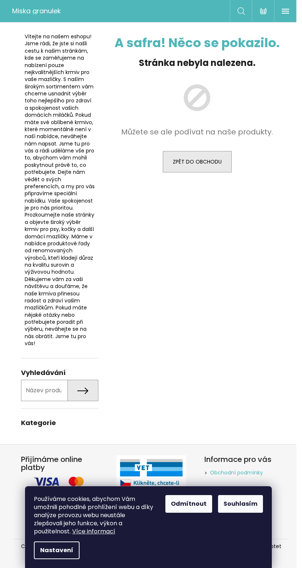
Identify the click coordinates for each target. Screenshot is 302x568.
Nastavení (56, 550)
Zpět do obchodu (197, 161)
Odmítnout (189, 503)
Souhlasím (240, 503)
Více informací (93, 531)
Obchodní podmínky (236, 472)
